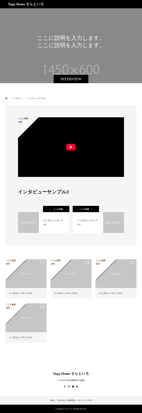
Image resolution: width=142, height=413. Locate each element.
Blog (52, 400)
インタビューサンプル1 (20, 293)
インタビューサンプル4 (20, 337)
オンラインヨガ (85, 400)
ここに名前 (58, 209)
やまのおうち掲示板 (66, 400)
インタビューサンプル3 (110, 293)
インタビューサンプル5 (65, 293)
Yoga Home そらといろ (26, 4)
